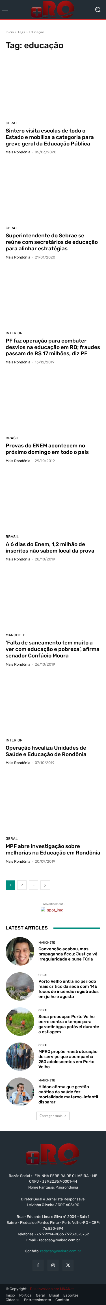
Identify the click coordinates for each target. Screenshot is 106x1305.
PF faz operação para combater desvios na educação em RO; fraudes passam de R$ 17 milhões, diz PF (53, 347)
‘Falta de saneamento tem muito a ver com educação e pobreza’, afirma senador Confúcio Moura (52, 649)
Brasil (12, 438)
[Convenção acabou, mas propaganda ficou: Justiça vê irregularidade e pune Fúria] (20, 951)
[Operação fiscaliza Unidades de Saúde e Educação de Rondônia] (53, 704)
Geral (12, 123)
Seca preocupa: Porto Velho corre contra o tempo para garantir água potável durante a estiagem (68, 1024)
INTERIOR (14, 333)
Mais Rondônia (18, 152)
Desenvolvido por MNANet (52, 1289)
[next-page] (45, 885)
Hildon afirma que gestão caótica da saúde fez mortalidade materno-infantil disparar (68, 1094)
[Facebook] (38, 1265)
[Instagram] (53, 1265)
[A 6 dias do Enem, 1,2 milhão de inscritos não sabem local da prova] (53, 500)
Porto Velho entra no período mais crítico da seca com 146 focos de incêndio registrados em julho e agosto (68, 989)
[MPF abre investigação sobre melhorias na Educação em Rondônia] (53, 802)
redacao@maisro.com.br (60, 1251)
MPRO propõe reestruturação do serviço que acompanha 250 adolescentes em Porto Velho (68, 1059)
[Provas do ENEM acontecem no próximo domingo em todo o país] (53, 402)
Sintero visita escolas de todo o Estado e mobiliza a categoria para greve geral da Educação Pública (50, 137)
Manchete (15, 635)
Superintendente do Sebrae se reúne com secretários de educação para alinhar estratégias (52, 242)
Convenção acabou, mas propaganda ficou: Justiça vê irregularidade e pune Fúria (68, 954)
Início (10, 32)
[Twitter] (67, 1265)
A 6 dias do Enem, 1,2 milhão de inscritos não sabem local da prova (50, 547)
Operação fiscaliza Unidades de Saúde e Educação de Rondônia (46, 751)
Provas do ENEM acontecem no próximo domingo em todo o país (47, 448)
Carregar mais (51, 1115)
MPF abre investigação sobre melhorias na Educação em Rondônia (53, 849)
